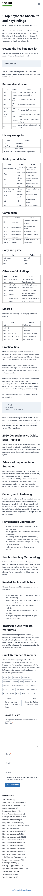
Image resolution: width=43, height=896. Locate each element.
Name (8, 754)
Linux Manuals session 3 (11, 837)
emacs (27, 681)
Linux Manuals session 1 (11, 831)
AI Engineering (7, 800)
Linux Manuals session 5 (11, 843)
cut (21, 681)
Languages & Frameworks (11, 823)
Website (8, 772)
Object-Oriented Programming (12, 857)
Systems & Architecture (10, 871)
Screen (5, 693)
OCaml (11, 689)
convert (15, 681)
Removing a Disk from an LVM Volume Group (12, 703)
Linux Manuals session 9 (11, 851)
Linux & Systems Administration (12, 12)
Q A (5, 25)
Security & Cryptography (10, 866)
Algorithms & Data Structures (12, 802)
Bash (5, 677)
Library (32, 685)
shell (12, 693)
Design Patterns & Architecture (13, 814)
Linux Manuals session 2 (11, 834)
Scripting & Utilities (9, 863)
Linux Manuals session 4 (11, 840)
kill (27, 685)
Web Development (8, 877)
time (18, 693)
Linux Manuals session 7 (11, 846)
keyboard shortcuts (17, 685)
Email (8, 763)
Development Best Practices (12, 817)
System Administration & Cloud (13, 869)
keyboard (6, 685)
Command (16, 677)
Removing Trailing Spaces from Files (31, 702)
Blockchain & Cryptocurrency (12, 805)
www (30, 693)
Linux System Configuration (12, 854)
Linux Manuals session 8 (11, 848)
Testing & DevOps (8, 874)
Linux (5, 689)
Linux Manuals (7, 828)
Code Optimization (9, 808)
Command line (26, 677)
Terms (23, 890)
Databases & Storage (9, 811)
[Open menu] (39, 3)
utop (23, 693)
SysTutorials (16, 890)
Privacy (28, 890)
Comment (9, 723)
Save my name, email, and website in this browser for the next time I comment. (22, 778)
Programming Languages (11, 860)
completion (6, 681)
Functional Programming (11, 820)
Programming (20, 689)
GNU (34, 681)
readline (33, 689)
